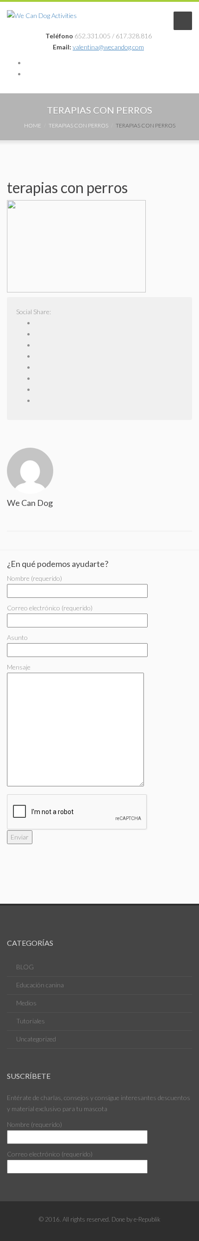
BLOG (25, 967)
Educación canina (40, 985)
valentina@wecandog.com (108, 47)
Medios (26, 1003)
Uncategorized (36, 1039)
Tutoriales (30, 1021)
